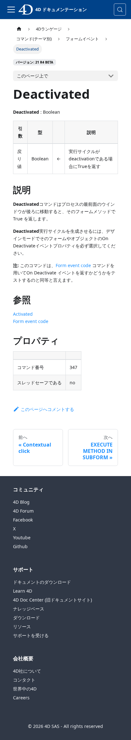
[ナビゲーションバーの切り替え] (11, 9)
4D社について (27, 671)
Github (20, 546)
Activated (23, 314)
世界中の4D (25, 689)
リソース (22, 626)
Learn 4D (22, 591)
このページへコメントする (47, 409)
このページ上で (32, 76)
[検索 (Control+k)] (120, 9)
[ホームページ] (19, 29)
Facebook (23, 520)
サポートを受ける (31, 635)
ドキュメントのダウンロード (42, 582)
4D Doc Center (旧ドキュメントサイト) (52, 600)
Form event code (73, 265)
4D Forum (23, 511)
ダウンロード (26, 618)
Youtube (22, 538)
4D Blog (21, 502)
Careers (21, 698)
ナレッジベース (28, 609)
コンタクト (24, 680)
